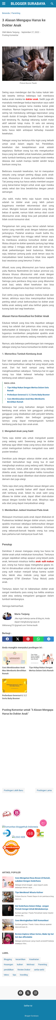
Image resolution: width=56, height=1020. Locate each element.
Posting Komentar (10, 35)
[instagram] (35, 993)
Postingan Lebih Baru (13, 790)
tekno (6, 975)
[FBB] (6, 816)
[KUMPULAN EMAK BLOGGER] (18, 837)
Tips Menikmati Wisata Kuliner (29, 892)
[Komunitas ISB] (30, 837)
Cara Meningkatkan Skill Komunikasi (32, 920)
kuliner (20, 964)
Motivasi (30, 964)
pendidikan (9, 969)
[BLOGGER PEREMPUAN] (16, 816)
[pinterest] (28, 639)
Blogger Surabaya (28, 4)
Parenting (42, 964)
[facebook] (7, 639)
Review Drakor (24, 969)
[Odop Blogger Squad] (7, 837)
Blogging (8, 959)
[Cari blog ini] (52, 3)
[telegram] (49, 639)
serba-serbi (39, 969)
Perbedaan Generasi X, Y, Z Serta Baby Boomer (28, 395)
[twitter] (17, 639)
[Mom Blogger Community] (43, 826)
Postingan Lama (44, 790)
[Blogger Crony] (40, 837)
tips (14, 975)
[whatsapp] (38, 639)
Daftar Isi (28, 1006)
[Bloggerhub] (20, 826)
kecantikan (20, 959)
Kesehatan (34, 959)
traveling (24, 975)
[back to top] (50, 1013)
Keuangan (8, 964)
